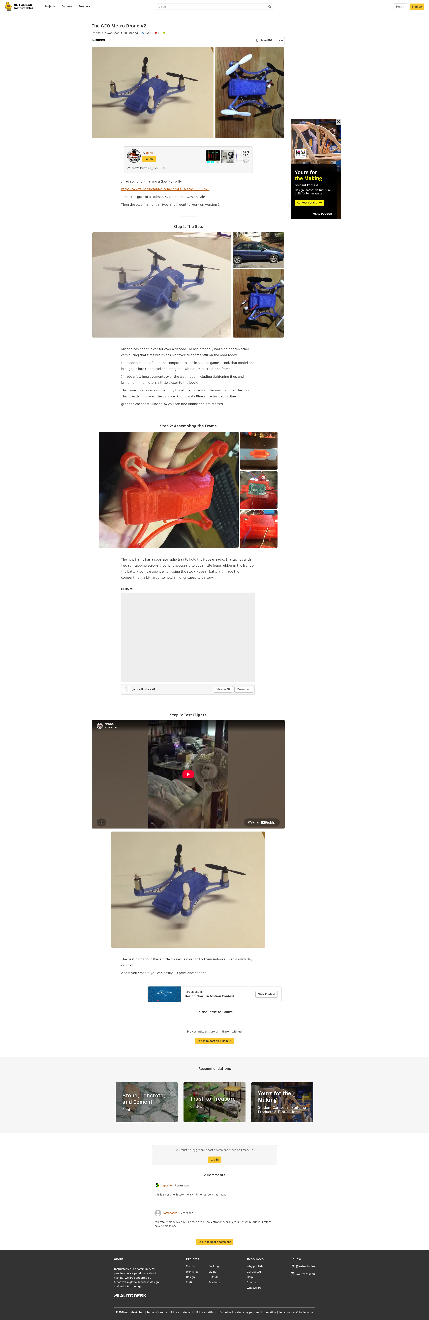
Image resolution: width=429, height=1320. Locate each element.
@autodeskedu (305, 1274)
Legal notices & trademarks (296, 1312)
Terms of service (157, 1312)
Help (250, 1277)
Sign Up (417, 7)
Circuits (191, 1266)
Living (213, 1272)
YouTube (160, 168)
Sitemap (252, 1282)
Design (190, 1277)
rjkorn (99, 33)
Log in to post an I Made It (214, 1041)
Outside (214, 1277)
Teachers (84, 6)
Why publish (255, 1266)
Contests (67, 6)
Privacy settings (206, 1312)
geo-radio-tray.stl (143, 689)
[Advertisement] (316, 169)
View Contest (266, 994)
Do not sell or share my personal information (248, 1312)
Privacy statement (181, 1312)
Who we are (254, 1288)
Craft (189, 1282)
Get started (254, 1272)
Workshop (113, 33)
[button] (281, 40)
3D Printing (131, 33)
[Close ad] (338, 122)
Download (243, 689)
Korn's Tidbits (140, 168)
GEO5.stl (127, 589)
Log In (400, 7)
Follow (149, 159)
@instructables (305, 1266)
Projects (50, 6)
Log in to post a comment (214, 1242)
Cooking (214, 1266)
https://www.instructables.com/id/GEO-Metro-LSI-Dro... (165, 189)
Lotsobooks (170, 1213)
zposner (168, 1185)
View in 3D (223, 689)
